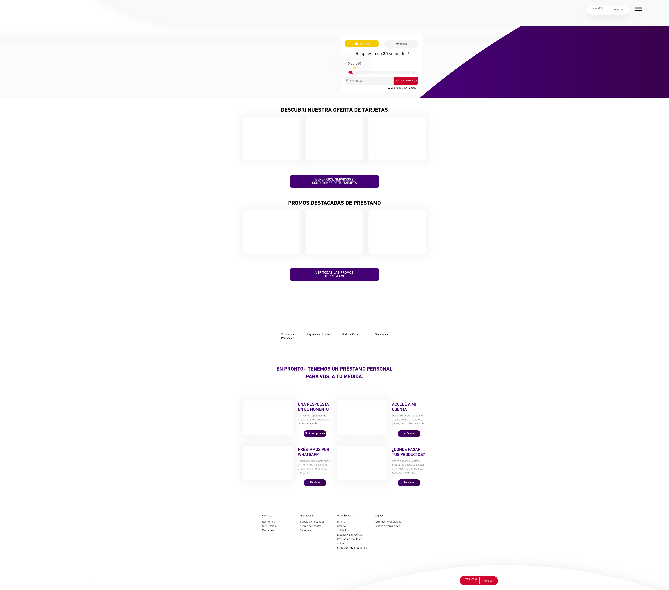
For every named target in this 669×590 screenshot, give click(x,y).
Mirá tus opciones (315, 433)
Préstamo (363, 44)
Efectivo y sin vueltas (349, 534)
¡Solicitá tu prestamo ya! (406, 80)
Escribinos (268, 521)
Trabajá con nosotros (312, 521)
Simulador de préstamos (352, 548)
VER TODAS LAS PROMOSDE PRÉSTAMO (334, 274)
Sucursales (269, 526)
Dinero (341, 521)
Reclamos (268, 530)
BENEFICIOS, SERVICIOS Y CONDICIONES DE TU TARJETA (334, 181)
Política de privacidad (387, 526)
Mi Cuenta (409, 433)
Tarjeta (403, 44)
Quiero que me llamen (403, 88)
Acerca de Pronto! (310, 526)
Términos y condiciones (389, 521)
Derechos (305, 530)
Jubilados (343, 530)
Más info (315, 482)
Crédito (341, 526)
